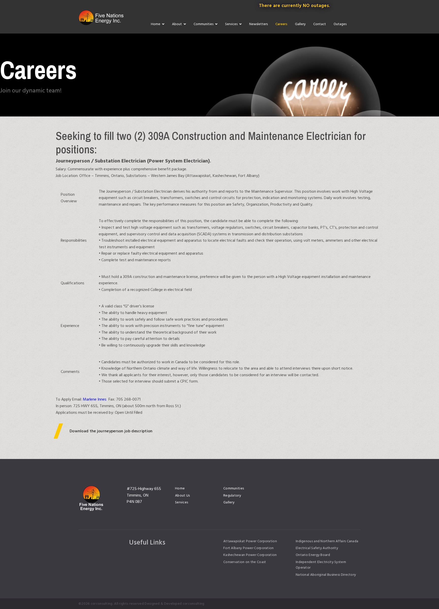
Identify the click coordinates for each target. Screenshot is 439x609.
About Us (182, 495)
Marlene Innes (94, 399)
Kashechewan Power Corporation (250, 555)
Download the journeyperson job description (111, 431)
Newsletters (258, 24)
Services (231, 24)
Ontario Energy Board (313, 555)
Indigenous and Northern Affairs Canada (327, 541)
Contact (319, 24)
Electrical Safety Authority (317, 548)
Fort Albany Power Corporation (248, 548)
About (177, 24)
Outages (340, 24)
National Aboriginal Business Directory (326, 575)
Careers (281, 24)
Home (155, 24)
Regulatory (232, 495)
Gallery (300, 24)
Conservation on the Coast (244, 562)
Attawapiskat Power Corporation (250, 541)
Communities (203, 24)
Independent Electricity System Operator (321, 564)
